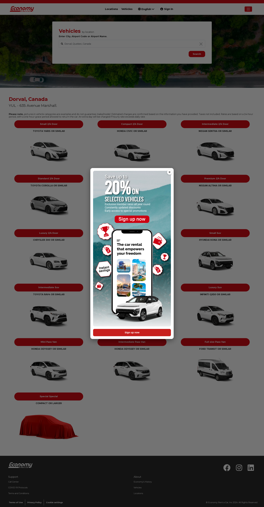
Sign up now (132, 332)
